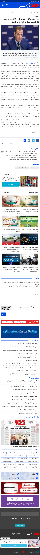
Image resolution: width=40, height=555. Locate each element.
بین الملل (36, 12)
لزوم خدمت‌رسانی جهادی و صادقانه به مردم (27, 371)
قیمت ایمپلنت (19, 461)
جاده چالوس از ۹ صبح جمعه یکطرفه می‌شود (27, 393)
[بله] (27, 518)
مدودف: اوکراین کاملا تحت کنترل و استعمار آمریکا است (24, 157)
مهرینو (10, 467)
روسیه (26, 168)
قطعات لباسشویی (7, 461)
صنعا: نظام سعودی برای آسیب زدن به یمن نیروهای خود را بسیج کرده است (19, 406)
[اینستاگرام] (24, 518)
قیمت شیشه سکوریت (13, 453)
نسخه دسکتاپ (20, 525)
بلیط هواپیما (21, 464)
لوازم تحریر (23, 453)
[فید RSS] (16, 518)
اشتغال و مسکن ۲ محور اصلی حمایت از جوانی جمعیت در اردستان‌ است (20, 350)
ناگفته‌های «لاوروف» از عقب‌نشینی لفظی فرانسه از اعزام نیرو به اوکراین (20, 155)
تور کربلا (14, 456)
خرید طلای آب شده (33, 456)
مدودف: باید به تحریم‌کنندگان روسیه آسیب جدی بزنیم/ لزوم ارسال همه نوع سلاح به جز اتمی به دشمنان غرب (19, 153)
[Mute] (25, 185)
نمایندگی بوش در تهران (8, 464)
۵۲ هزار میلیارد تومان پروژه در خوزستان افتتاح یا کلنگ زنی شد (22, 374)
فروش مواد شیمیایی (32, 461)
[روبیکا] (18, 518)
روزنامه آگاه (20, 470)
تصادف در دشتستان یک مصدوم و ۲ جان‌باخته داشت (24, 389)
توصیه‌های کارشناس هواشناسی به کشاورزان (27, 410)
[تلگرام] (29, 518)
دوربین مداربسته (23, 458)
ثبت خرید (10, 184)
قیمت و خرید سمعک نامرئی (20, 467)
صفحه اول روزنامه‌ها (32, 417)
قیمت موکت (22, 456)
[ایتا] (10, 518)
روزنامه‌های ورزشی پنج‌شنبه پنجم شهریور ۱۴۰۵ (25, 446)
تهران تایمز (4, 467)
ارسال (3, 314)
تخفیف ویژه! (14, 546)
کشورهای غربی (19, 168)
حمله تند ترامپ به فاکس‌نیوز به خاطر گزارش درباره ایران (24, 396)
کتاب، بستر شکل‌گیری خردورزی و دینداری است (26, 357)
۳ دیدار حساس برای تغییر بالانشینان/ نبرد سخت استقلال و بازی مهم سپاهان (21, 382)
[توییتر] (21, 518)
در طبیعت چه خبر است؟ (31, 360)
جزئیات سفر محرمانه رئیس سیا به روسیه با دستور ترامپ (24, 400)
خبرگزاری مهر (30, 63)
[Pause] (22, 185)
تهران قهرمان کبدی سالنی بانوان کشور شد (27, 343)
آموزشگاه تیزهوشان (32, 464)
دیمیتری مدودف (34, 168)
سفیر (3, 453)
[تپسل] (2, 174)
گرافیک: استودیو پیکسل (18, 552)
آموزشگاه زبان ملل (34, 467)
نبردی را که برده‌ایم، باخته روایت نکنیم (28, 413)
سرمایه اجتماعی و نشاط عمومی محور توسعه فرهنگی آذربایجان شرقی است (19, 367)
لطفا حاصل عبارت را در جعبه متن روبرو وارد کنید (27, 307)
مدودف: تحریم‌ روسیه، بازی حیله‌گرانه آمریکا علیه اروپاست (23, 159)
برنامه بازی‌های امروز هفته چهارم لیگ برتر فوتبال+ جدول (24, 386)
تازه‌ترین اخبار (34, 340)
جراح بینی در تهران (33, 453)
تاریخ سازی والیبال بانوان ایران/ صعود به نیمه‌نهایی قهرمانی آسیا (22, 347)
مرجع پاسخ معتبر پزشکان (9, 458)
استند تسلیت (5, 456)
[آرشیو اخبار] (13, 518)
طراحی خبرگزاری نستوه (31, 552)
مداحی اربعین (34, 458)
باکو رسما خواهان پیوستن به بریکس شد (27, 161)
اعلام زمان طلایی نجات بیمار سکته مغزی (27, 354)
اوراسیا (30, 12)
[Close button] (39, 538)
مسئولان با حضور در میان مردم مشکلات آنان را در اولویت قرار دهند (21, 364)
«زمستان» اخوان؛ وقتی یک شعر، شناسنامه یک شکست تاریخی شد (21, 403)
